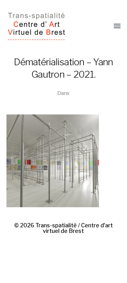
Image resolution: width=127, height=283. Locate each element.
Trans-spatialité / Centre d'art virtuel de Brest (74, 228)
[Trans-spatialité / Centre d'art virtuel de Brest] (51, 26)
